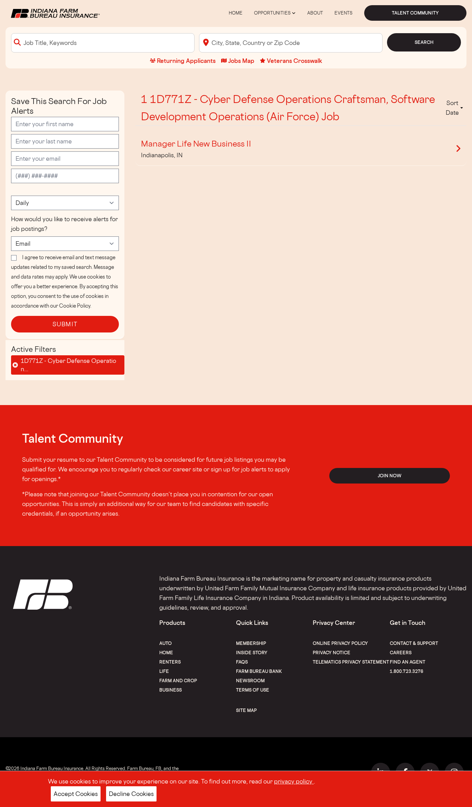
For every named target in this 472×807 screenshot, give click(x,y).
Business (170, 690)
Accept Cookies (76, 793)
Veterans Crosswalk (294, 60)
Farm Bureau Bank (259, 671)
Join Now (390, 475)
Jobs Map (241, 60)
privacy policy (294, 781)
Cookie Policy (74, 306)
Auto (165, 643)
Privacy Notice (331, 652)
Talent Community (415, 13)
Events (343, 13)
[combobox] (103, 43)
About (315, 13)
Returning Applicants (186, 60)
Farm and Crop (178, 680)
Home (236, 13)
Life (164, 671)
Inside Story (251, 652)
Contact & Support (414, 643)
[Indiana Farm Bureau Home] (54, 12)
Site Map (246, 710)
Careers (401, 652)
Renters (170, 662)
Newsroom (250, 680)
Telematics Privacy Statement (351, 662)
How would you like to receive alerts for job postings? (64, 223)
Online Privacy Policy (340, 643)
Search (424, 42)
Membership (251, 643)
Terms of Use (252, 690)
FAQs (242, 662)
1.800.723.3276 (406, 671)
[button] (454, 108)
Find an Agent (407, 662)
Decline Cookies (131, 793)
